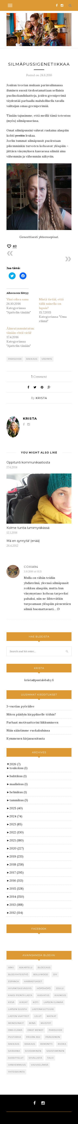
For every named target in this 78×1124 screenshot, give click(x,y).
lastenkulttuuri (43, 1009)
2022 (17, 832)
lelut (38, 1016)
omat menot (36, 1030)
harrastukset (33, 981)
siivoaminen (33, 1051)
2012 (16, 913)
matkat (51, 1016)
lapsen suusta (17, 1009)
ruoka (62, 1044)
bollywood (40, 974)
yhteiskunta (16, 1072)
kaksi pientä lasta (20, 995)
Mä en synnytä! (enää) (23, 541)
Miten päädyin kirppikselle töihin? (31, 714)
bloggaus (44, 967)
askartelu (25, 967)
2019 (16, 856)
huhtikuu (18, 776)
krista (41, 398)
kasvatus (43, 995)
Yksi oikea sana (17, 299)
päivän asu (33, 1037)
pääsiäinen (53, 1037)
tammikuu (19, 800)
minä (32, 1023)
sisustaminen (55, 1051)
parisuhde (15, 359)
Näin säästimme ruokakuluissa (28, 730)
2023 (16, 824)
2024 (16, 816)
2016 (16, 880)
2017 (17, 872)
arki (11, 967)
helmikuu (18, 792)
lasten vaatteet (18, 1016)
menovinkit (16, 1023)
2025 (16, 808)
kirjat (24, 1002)
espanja (13, 981)
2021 (17, 840)
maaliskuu (19, 784)
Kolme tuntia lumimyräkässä (27, 528)
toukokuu (19, 768)
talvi (50, 1058)
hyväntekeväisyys (20, 988)
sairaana (14, 1051)
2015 (17, 889)
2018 (17, 864)
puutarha (14, 1037)
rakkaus (31, 359)
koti (36, 1002)
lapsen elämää (53, 1002)
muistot (46, 1023)
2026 (15, 764)
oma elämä (15, 1030)
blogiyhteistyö (18, 974)
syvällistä (35, 1058)
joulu (60, 988)
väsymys (47, 359)
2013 (16, 905)
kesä (11, 1002)
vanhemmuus (17, 1065)
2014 (17, 897)
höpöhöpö (44, 988)
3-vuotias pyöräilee (20, 706)
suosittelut (16, 1058)
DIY (55, 974)
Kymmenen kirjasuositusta (25, 738)
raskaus (29, 1044)
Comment (39, 377)
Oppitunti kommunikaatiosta (28, 462)
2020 (17, 848)
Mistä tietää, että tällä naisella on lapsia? (51, 303)
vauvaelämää (39, 1065)
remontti (46, 1044)
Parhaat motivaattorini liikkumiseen (32, 722)
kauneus (60, 995)
